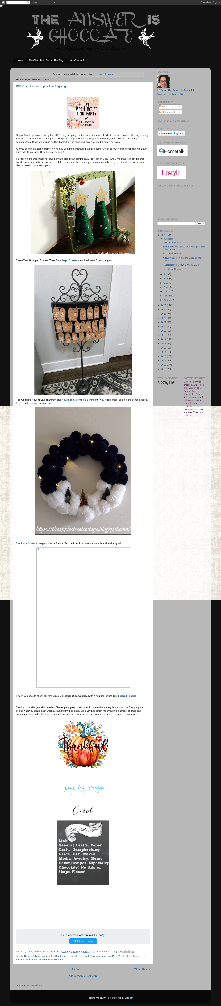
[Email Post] (115, 951)
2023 (164, 314)
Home (20, 60)
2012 (164, 360)
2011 (163, 365)
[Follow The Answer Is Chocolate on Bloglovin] (171, 135)
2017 (164, 339)
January (168, 300)
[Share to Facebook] (130, 951)
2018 (164, 335)
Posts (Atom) (36, 985)
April (166, 287)
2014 (164, 352)
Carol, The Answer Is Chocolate (178, 90)
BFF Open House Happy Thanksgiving (41, 86)
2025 (164, 305)
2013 (164, 356)
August (167, 239)
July (166, 274)
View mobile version (83, 976)
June (166, 278)
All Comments (168, 112)
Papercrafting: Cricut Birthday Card (181, 265)
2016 (164, 343)
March (167, 291)
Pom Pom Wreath (116, 956)
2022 (164, 318)
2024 (164, 309)
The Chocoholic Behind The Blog (46, 60)
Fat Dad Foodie (59, 956)
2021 (164, 322)
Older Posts (142, 969)
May (166, 283)
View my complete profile (170, 94)
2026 (164, 235)
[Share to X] (127, 951)
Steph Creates (133, 956)
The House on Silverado (51, 959)
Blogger (129, 998)
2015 (164, 348)
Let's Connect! (76, 60)
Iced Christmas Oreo (95, 956)
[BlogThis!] (124, 951)
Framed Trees (76, 956)
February (169, 296)
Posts (164, 106)
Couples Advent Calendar (37, 956)
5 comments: (103, 951)
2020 (164, 326)
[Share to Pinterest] (133, 951)
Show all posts (105, 74)
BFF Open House (172, 242)
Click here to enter (83, 941)
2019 (164, 331)
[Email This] (120, 951)
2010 (164, 369)
